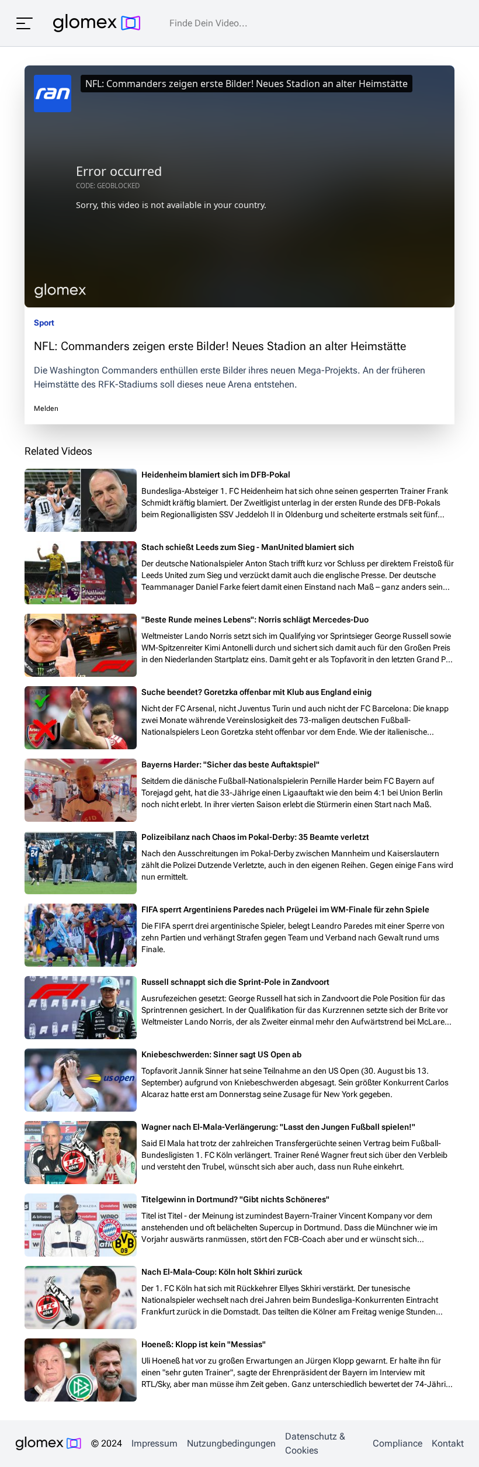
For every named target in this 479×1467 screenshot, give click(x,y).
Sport (44, 322)
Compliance (397, 1443)
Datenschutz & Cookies (315, 1443)
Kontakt (448, 1443)
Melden (46, 408)
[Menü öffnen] (24, 23)
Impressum (154, 1443)
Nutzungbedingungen (231, 1443)
